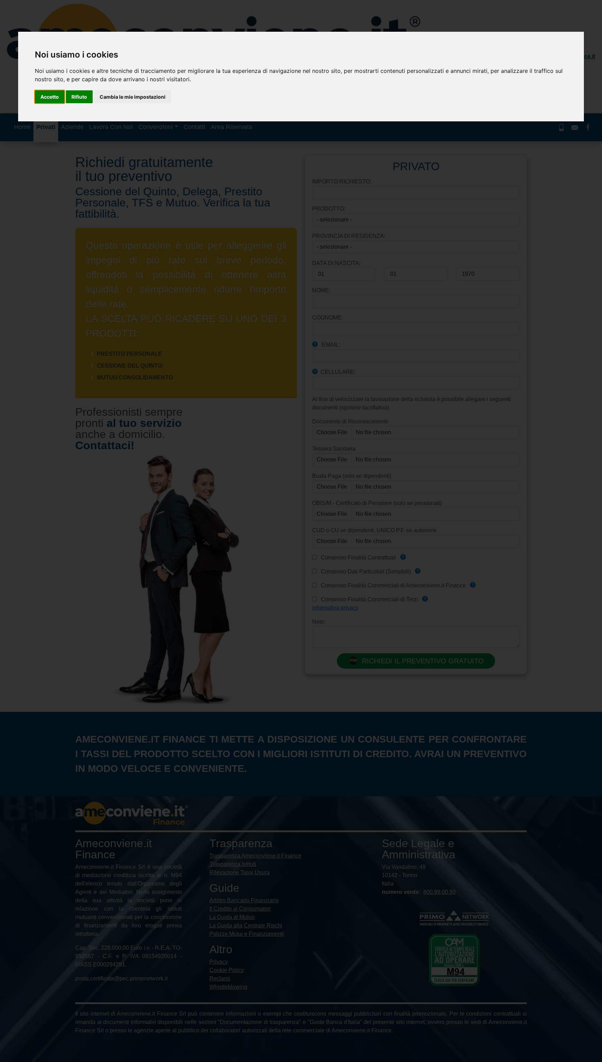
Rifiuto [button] (79, 97)
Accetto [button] (49, 97)
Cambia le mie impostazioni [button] (132, 97)
